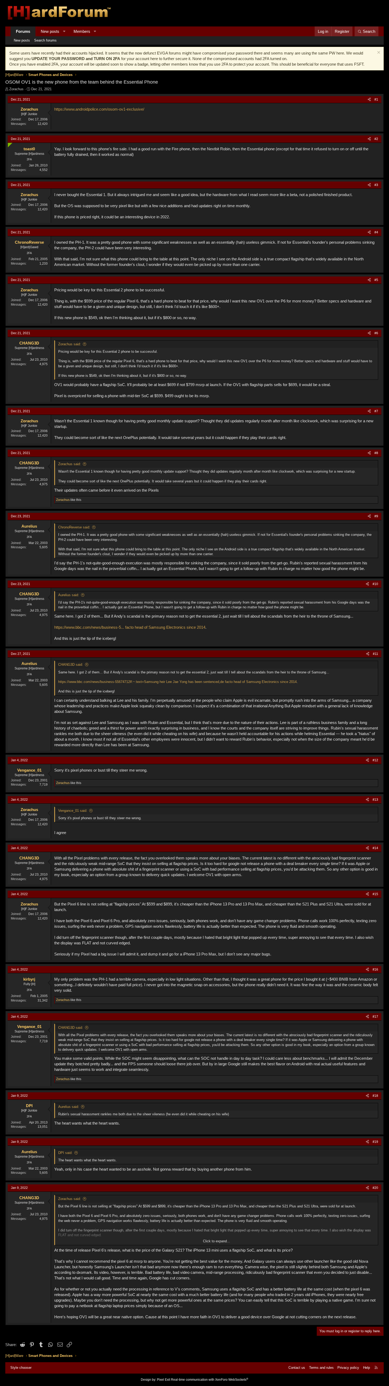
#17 (375, 1016)
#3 (376, 185)
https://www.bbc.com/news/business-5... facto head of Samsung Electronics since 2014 (129, 627)
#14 (375, 848)
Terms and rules (321, 1368)
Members (82, 31)
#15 (375, 894)
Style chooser (20, 1368)
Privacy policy (348, 1368)
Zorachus (16, 89)
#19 (375, 1142)
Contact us (296, 1368)
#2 (376, 139)
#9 (376, 516)
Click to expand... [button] (216, 1241)
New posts (50, 31)
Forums (23, 31)
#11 (375, 654)
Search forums (45, 40)
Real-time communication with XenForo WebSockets (209, 1380)
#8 (376, 453)
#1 (376, 99)
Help (366, 1368)
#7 (376, 411)
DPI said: (65, 1153)
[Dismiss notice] (378, 53)
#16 (375, 969)
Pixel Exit (163, 1380)
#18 (375, 1096)
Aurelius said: (68, 595)
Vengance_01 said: (72, 811)
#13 (375, 799)
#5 (376, 280)
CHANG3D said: (70, 665)
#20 (375, 1188)
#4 (376, 232)
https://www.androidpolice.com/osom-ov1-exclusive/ (99, 109)
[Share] (369, 100)
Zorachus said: (69, 344)
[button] (64, 31)
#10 (375, 584)
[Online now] (9, 144)
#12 (375, 760)
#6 (376, 333)
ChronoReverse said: (74, 527)
